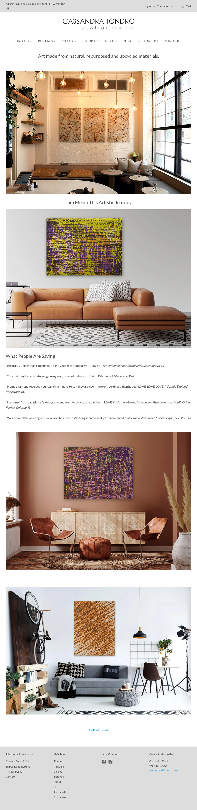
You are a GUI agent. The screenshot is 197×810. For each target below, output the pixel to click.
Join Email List (148, 41)
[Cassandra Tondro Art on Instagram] (110, 762)
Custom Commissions (18, 761)
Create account (166, 6)
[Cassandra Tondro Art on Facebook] (103, 762)
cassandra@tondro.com (164, 770)
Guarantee (173, 41)
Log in (147, 6)
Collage (68, 41)
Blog (127, 41)
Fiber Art (23, 41)
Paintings (45, 41)
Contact (10, 776)
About (110, 41)
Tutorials (90, 41)
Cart (188, 6)
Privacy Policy (14, 771)
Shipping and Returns (18, 766)
